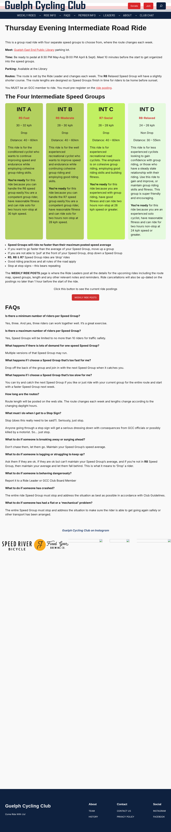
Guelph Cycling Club (28, 806)
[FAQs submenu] (74, 15)
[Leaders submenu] (119, 15)
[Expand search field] (161, 5)
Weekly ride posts (85, 297)
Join (148, 6)
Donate (134, 6)
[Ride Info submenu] (60, 15)
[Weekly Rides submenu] (40, 15)
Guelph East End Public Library (34, 49)
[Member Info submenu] (100, 15)
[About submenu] (136, 15)
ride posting (104, 87)
